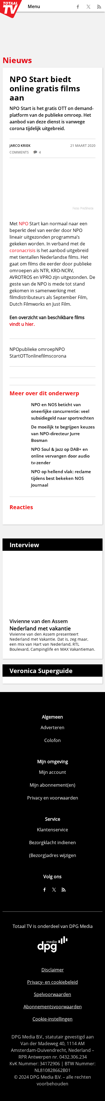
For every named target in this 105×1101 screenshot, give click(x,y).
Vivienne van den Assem (39, 621)
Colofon (52, 740)
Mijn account (52, 772)
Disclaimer (52, 970)
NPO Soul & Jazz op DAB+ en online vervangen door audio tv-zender (60, 455)
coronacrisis (23, 250)
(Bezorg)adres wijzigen (52, 855)
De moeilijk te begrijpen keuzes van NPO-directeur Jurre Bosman (63, 433)
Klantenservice (52, 830)
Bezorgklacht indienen (52, 842)
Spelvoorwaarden (52, 994)
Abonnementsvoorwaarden (53, 1007)
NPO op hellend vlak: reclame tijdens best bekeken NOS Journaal (61, 478)
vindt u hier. (22, 324)
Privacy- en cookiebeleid (52, 982)
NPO (23, 224)
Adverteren (52, 727)
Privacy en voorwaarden (52, 798)
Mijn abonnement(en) (52, 785)
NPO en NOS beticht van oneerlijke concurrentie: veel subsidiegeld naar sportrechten (62, 411)
